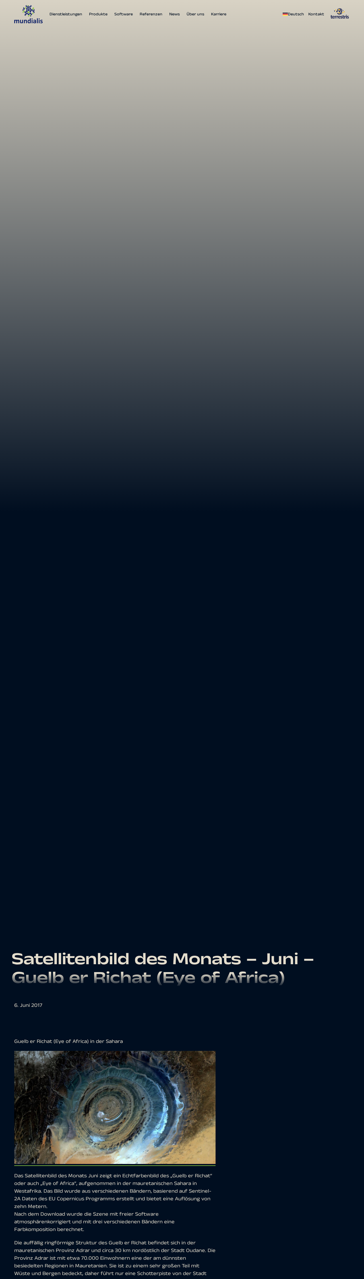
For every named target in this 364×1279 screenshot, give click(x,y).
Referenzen (151, 14)
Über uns (195, 14)
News (174, 14)
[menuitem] (294, 14)
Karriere (218, 14)
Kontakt (316, 14)
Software (123, 14)
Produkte (98, 14)
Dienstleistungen (65, 14)
